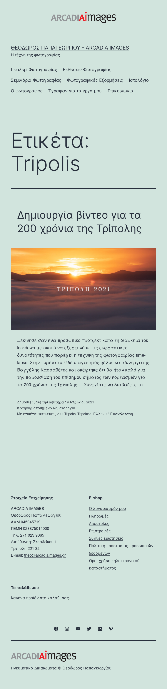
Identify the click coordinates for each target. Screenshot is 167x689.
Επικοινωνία (120, 90)
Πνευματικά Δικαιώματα (34, 668)
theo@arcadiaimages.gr (45, 555)
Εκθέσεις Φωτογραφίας (87, 69)
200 (60, 413)
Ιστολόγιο (139, 80)
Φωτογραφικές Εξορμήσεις (95, 80)
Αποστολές (99, 523)
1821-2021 (46, 413)
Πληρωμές (99, 516)
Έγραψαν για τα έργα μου (75, 90)
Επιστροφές (100, 531)
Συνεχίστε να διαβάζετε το (113, 384)
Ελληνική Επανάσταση (113, 413)
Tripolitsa (84, 413)
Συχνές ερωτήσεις (106, 538)
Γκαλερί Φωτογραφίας (34, 69)
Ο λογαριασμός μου (107, 508)
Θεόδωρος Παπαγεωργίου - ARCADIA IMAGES (70, 48)
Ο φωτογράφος (27, 90)
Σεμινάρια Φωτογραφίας (36, 80)
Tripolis (70, 413)
